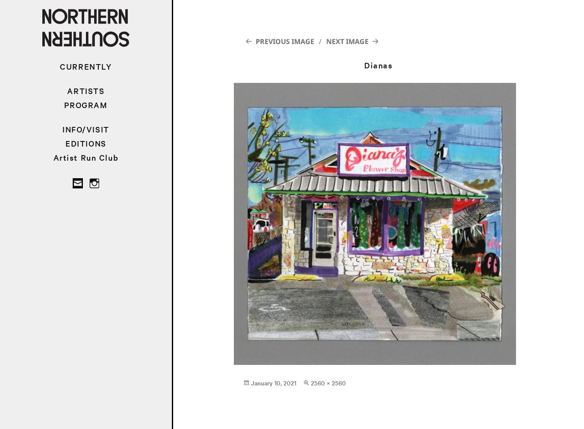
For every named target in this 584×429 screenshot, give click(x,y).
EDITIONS (85, 143)
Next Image (347, 41)
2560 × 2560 (328, 383)
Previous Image (285, 41)
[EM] (78, 183)
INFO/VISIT (85, 129)
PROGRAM (85, 105)
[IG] (94, 183)
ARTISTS (85, 90)
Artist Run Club (86, 157)
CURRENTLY (86, 66)
